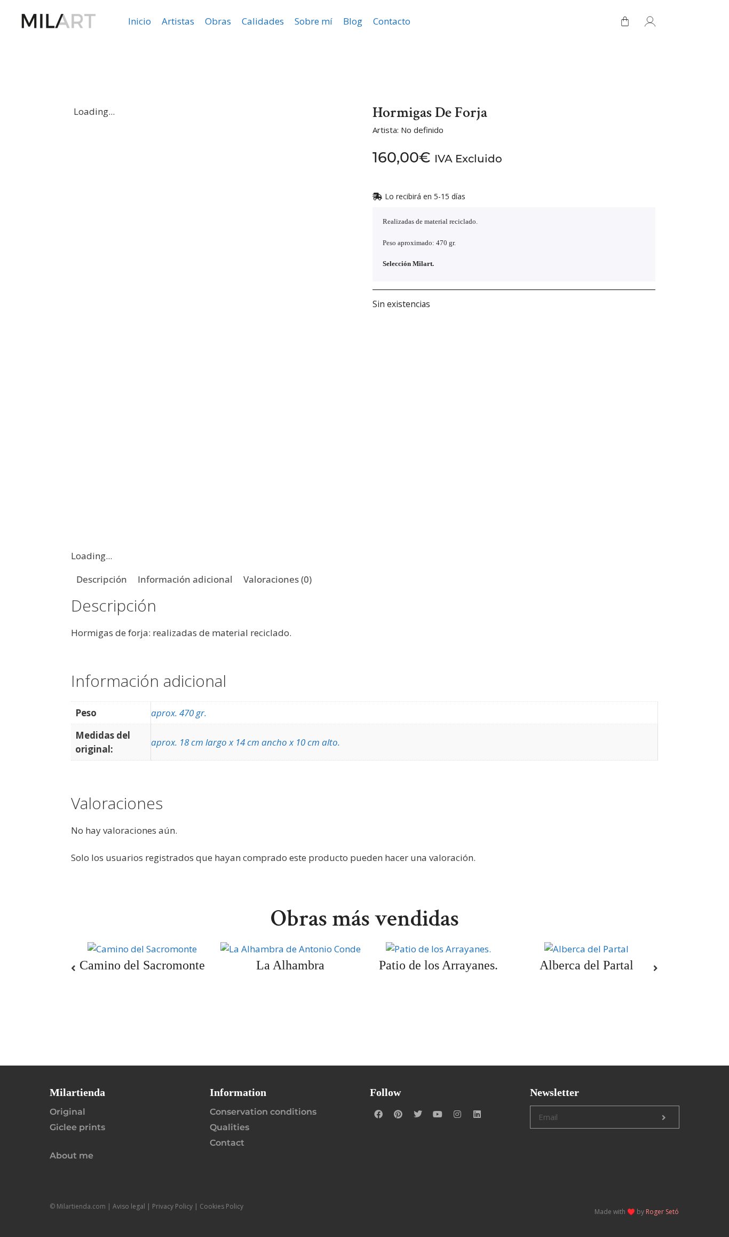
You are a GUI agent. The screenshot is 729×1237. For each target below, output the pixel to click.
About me (71, 1155)
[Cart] (625, 21)
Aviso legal (129, 1206)
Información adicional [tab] (185, 579)
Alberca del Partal (586, 965)
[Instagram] (457, 1114)
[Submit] (664, 1117)
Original (67, 1112)
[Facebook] (378, 1114)
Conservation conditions (263, 1112)
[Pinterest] (398, 1114)
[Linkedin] (477, 1114)
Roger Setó (662, 1211)
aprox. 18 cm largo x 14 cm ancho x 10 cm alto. (245, 742)
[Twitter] (417, 1114)
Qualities (229, 1127)
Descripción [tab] (101, 579)
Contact (227, 1143)
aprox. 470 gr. (179, 713)
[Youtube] (437, 1114)
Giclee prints (77, 1127)
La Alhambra (290, 965)
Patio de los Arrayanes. (438, 965)
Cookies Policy (221, 1206)
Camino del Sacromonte (142, 965)
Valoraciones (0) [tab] (277, 579)
